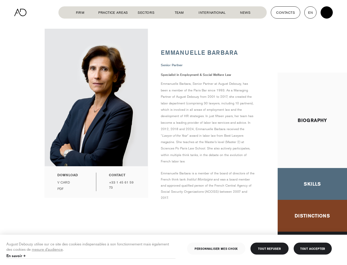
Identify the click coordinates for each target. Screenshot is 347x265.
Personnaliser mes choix (216, 248)
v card (63, 182)
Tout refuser (269, 248)
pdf (60, 189)
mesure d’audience (47, 249)
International (212, 12)
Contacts (285, 12)
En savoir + (16, 255)
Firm (80, 12)
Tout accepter (312, 248)
